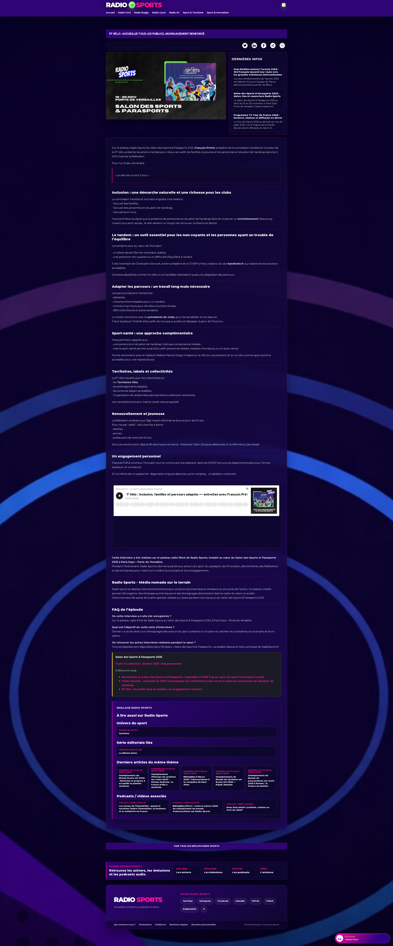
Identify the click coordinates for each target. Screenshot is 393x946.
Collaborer (160, 924)
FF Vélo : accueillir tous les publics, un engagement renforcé (162, 689)
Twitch (269, 901)
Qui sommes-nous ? (125, 924)
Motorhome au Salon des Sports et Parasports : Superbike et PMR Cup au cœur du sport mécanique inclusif (193, 677)
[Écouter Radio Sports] (132, 5)
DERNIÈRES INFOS (247, 59)
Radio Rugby (141, 12)
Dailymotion (189, 909)
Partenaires (145, 924)
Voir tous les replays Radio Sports (196, 846)
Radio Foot (124, 12)
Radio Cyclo (159, 12)
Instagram (205, 901)
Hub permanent (171, 663)
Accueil (110, 12)
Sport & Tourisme (193, 12)
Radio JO (174, 12)
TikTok (255, 901)
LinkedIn (240, 901)
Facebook (223, 901)
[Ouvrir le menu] (283, 5)
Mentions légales (178, 924)
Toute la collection (127, 663)
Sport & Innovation (218, 12)
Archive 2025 (150, 663)
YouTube (188, 901)
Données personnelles (203, 924)
